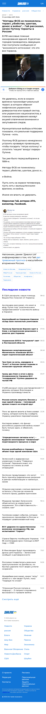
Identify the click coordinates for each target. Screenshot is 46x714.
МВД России (7, 273)
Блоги (11, 14)
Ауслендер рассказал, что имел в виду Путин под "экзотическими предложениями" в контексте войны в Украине (20, 308)
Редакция (6, 677)
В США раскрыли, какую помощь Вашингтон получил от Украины (18, 297)
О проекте (7, 673)
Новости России (35, 273)
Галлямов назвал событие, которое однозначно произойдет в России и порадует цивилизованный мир (20, 517)
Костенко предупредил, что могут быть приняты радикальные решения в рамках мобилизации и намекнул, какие (21, 478)
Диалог (4, 14)
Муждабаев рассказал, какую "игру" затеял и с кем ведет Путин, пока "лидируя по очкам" (20, 578)
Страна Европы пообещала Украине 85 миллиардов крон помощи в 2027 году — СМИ (20, 541)
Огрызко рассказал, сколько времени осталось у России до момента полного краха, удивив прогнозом (21, 491)
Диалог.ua (6, 692)
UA (42, 3)
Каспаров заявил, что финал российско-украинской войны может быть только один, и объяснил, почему (21, 426)
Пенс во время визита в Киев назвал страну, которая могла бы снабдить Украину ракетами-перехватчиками (20, 414)
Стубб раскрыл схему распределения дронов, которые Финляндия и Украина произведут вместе (21, 390)
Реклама (26, 673)
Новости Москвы (9, 269)
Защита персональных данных (28, 684)
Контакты (6, 682)
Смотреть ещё (10, 599)
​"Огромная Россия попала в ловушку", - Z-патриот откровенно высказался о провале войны (19, 590)
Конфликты (28, 276)
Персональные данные (28, 678)
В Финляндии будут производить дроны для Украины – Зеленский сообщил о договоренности (19, 552)
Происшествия (21, 273)
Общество (17, 276)
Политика (6, 276)
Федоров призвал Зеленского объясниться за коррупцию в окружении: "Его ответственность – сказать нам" (19, 504)
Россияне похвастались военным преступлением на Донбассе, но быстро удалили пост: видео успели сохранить (20, 565)
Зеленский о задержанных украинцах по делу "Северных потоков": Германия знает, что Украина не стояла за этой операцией (17, 463)
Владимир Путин (25, 269)
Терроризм (7, 280)
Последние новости (16, 289)
